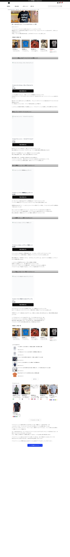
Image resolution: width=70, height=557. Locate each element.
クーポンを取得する (35, 288)
